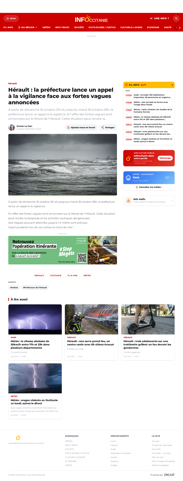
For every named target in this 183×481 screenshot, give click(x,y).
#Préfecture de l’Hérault (35, 287)
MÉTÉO (46, 27)
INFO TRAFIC (62, 27)
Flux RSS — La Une (161, 453)
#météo (14, 287)
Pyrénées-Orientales (121, 453)
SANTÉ (167, 27)
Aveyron (115, 461)
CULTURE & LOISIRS (131, 27)
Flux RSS (156, 449)
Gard (113, 441)
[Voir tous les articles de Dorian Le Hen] (11, 127)
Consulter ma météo (150, 187)
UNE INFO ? (159, 18)
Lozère (114, 457)
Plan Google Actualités (163, 461)
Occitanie (55, 275)
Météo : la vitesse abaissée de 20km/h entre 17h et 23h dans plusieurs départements (30, 344)
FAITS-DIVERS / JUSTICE (102, 27)
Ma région (28, 27)
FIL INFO (8, 27)
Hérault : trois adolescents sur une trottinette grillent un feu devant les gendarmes (147, 344)
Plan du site (158, 457)
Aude (113, 449)
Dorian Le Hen (24, 126)
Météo (87, 275)
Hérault (12, 83)
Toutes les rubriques (162, 445)
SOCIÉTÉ (79, 27)
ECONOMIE (153, 27)
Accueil (155, 441)
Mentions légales (160, 465)
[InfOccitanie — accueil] (91, 18)
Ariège (114, 465)
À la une (72, 275)
